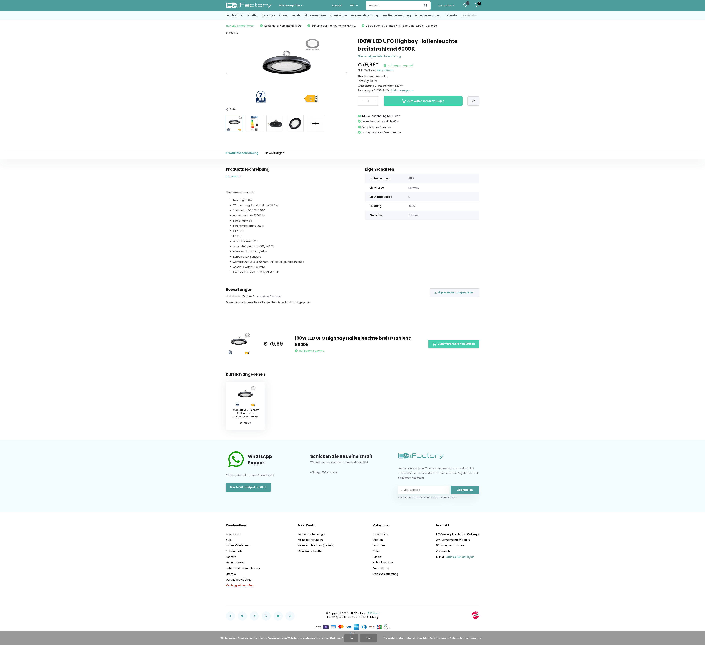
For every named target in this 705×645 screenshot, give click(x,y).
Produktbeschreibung (242, 153)
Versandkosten (385, 70)
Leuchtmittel (234, 15)
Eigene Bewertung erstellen (456, 292)
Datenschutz (234, 551)
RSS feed (373, 613)
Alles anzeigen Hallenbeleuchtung (379, 56)
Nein (368, 638)
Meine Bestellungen (310, 540)
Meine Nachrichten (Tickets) (316, 545)
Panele (296, 15)
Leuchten (269, 15)
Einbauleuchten (315, 15)
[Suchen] (426, 5)
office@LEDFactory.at (460, 557)
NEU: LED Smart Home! (240, 26)
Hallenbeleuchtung (428, 15)
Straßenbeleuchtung (396, 15)
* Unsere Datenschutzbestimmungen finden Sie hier (426, 497)
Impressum (233, 534)
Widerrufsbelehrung (238, 545)
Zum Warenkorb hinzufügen (425, 101)
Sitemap (231, 574)
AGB (228, 540)
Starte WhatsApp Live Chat (248, 487)
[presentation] (227, 73)
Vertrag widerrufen (240, 585)
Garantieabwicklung (238, 579)
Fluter (283, 15)
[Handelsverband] (475, 615)
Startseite (232, 33)
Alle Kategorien (289, 5)
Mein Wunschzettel (310, 551)
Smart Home (338, 15)
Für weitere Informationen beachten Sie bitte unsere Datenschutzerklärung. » (432, 638)
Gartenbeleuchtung (364, 15)
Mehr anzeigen (401, 90)
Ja (351, 638)
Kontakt (337, 5)
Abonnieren (465, 490)
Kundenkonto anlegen (312, 534)
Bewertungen (274, 153)
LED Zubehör (469, 15)
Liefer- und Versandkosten (243, 568)
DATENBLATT (233, 176)
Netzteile (451, 15)
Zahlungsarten (235, 562)
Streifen (252, 15)
